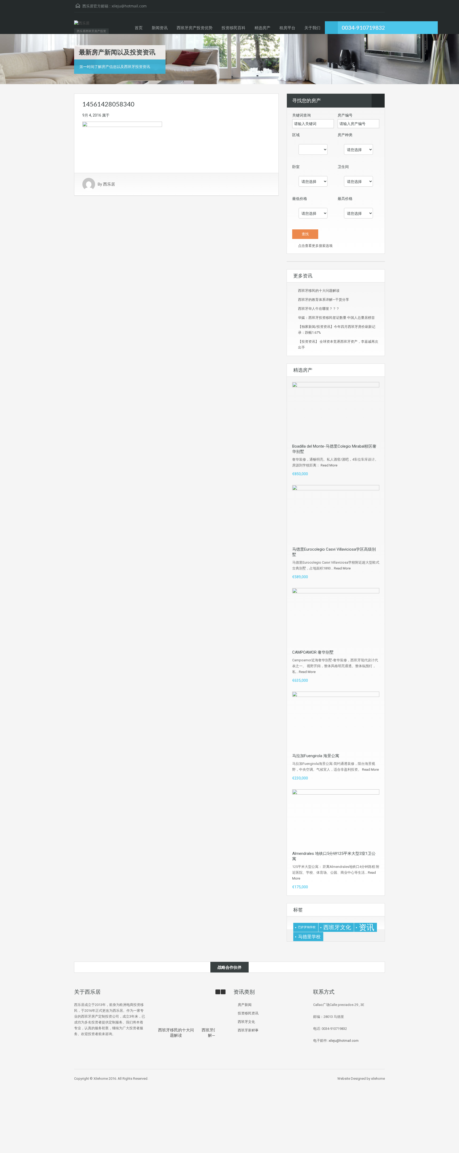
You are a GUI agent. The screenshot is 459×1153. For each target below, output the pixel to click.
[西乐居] (82, 25)
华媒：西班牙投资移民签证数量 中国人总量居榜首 (336, 318)
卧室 (296, 167)
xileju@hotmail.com (129, 5)
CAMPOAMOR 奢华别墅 (313, 652)
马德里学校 (309, 936)
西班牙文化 (337, 927)
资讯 (366, 927)
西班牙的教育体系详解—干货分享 (323, 300)
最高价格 (345, 198)
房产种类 (345, 135)
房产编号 (345, 115)
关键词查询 (301, 115)
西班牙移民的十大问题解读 (318, 291)
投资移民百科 (233, 27)
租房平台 (287, 27)
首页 (139, 27)
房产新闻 (245, 1005)
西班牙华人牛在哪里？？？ (318, 309)
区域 (296, 135)
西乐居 (109, 184)
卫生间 (343, 167)
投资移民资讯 (248, 1013)
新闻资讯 (160, 27)
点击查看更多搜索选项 (315, 246)
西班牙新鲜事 (248, 1030)
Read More (329, 465)
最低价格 (299, 198)
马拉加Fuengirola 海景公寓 (315, 755)
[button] (223, 991)
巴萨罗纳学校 (307, 927)
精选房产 (262, 27)
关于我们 (312, 27)
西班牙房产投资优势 (194, 27)
